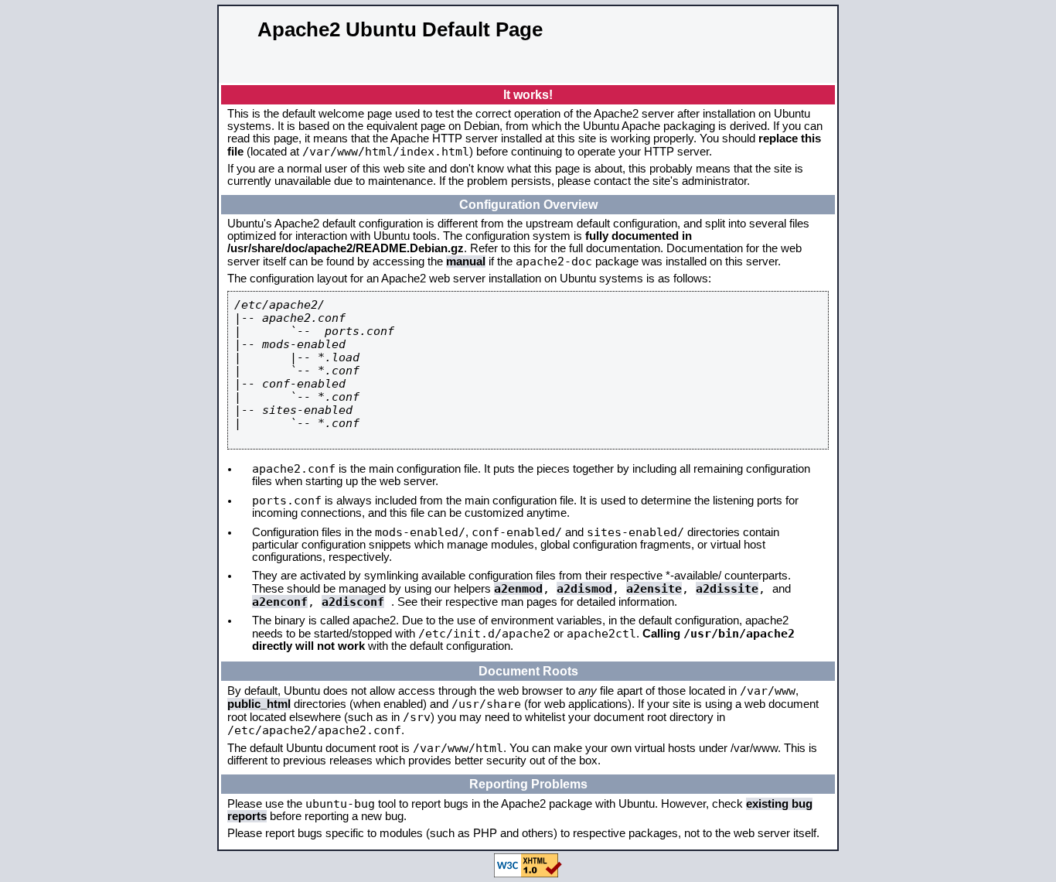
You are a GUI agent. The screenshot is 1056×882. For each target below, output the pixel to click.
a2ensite (654, 588)
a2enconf (280, 601)
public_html (259, 704)
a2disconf (353, 601)
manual (465, 261)
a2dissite (727, 588)
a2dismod (584, 588)
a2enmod (518, 588)
